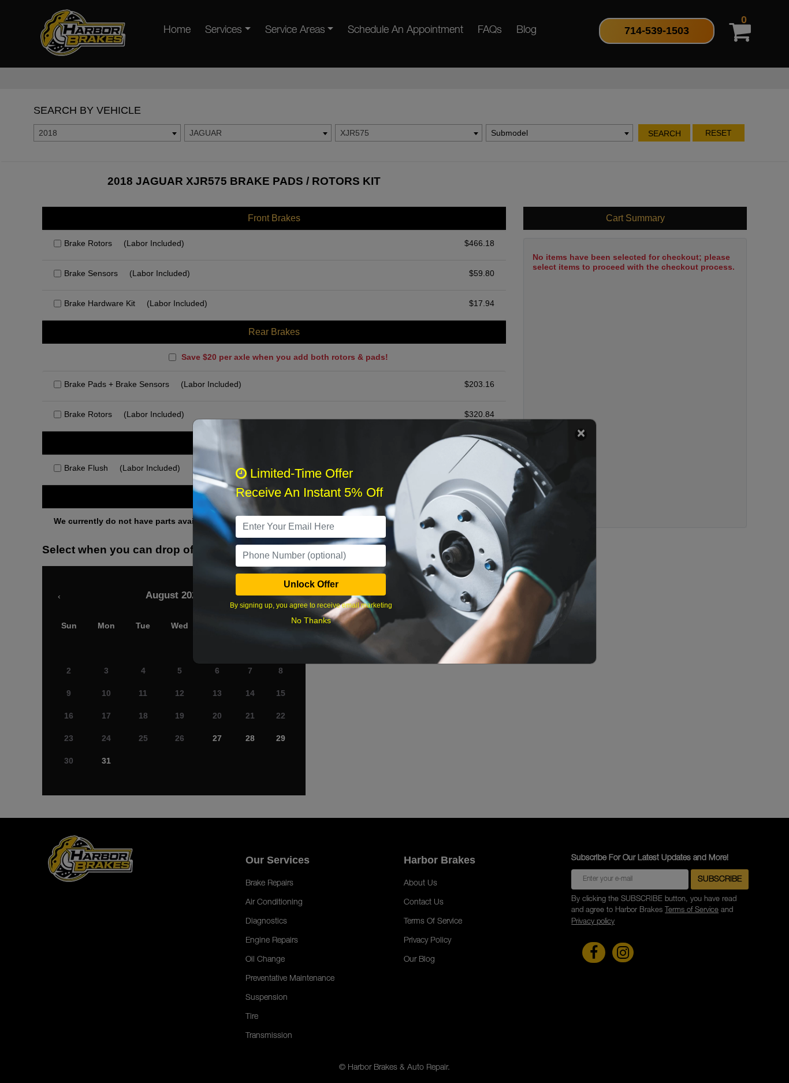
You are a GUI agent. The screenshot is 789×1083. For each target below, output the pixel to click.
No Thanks (311, 620)
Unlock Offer (311, 584)
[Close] (580, 434)
